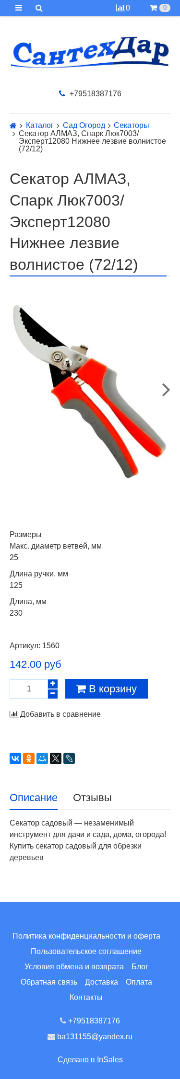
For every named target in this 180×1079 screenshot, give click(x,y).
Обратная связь (49, 982)
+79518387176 (94, 94)
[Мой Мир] (42, 758)
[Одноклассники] (29, 758)
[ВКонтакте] (15, 758)
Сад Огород (84, 125)
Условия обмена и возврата (74, 967)
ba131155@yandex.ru (93, 1037)
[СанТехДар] (90, 52)
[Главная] (13, 126)
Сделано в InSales (90, 1060)
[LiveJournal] (69, 758)
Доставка (101, 982)
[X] (55, 758)
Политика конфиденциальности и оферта (86, 936)
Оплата (139, 982)
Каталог (40, 125)
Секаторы (131, 125)
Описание (34, 798)
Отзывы (92, 798)
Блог (140, 967)
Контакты (86, 997)
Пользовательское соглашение (86, 951)
